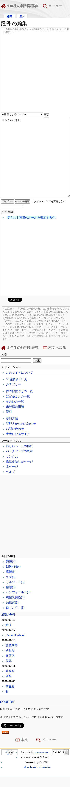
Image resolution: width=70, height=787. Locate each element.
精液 (9, 625)
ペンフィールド (18, 592)
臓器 (10, 571)
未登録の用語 (15, 406)
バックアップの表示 (19, 451)
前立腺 (10, 686)
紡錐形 (10, 650)
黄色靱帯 (12, 645)
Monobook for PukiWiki (37, 767)
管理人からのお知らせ (21, 423)
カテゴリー (13, 384)
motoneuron (42, 752)
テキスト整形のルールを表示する (29, 217)
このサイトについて (19, 372)
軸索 (10, 587)
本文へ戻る (56, 348)
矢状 (10, 577)
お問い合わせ (15, 428)
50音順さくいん (16, 379)
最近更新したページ (19, 461)
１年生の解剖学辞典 (22, 6)
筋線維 (10, 671)
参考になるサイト (18, 433)
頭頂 (10, 561)
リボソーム (15, 582)
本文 (24, 740)
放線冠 (12, 602)
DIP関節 (13, 566)
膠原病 (10, 655)
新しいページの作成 (19, 446)
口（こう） (15, 607)
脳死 (9, 660)
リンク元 (12, 456)
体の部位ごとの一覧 (19, 391)
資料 (9, 411)
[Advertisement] (35, 73)
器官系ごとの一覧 (18, 396)
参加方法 (12, 418)
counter (7, 701)
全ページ (12, 466)
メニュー (55, 6)
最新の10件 (8, 614)
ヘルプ (10, 471)
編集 (9, 16)
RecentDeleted (16, 635)
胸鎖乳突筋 (15, 597)
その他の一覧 (15, 401)
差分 (22, 16)
